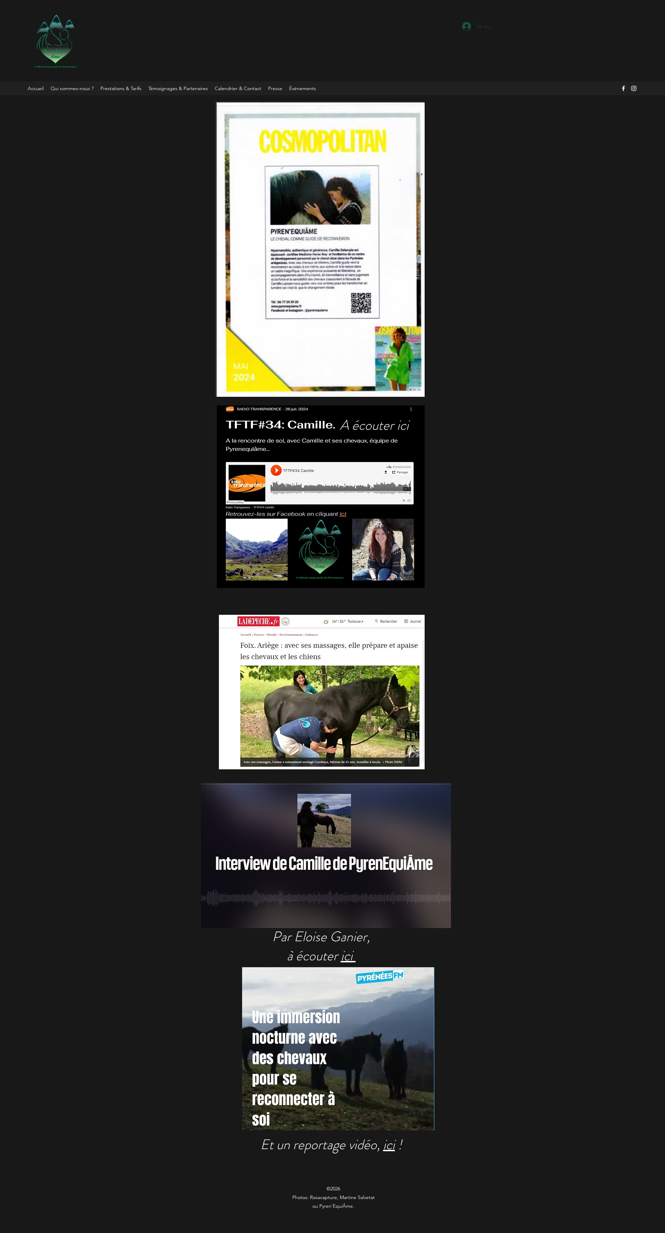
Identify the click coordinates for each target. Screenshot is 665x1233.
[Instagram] (633, 88)
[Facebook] (623, 88)
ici (348, 955)
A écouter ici (376, 425)
